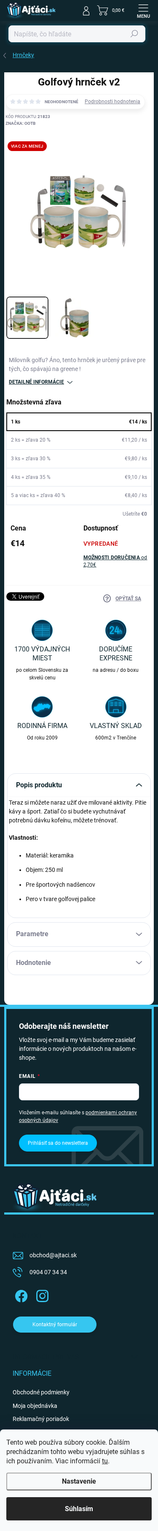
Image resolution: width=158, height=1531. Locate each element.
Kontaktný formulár (54, 1325)
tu (105, 1461)
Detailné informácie (36, 382)
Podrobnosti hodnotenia (112, 101)
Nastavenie (79, 1481)
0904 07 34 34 (48, 1272)
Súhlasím (79, 1509)
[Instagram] (41, 1294)
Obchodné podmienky (41, 1392)
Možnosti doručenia (115, 561)
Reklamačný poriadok (41, 1419)
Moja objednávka (35, 1405)
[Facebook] (20, 1294)
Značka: (20, 123)
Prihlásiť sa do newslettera (58, 1143)
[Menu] (143, 10)
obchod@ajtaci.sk (53, 1255)
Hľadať (134, 34)
